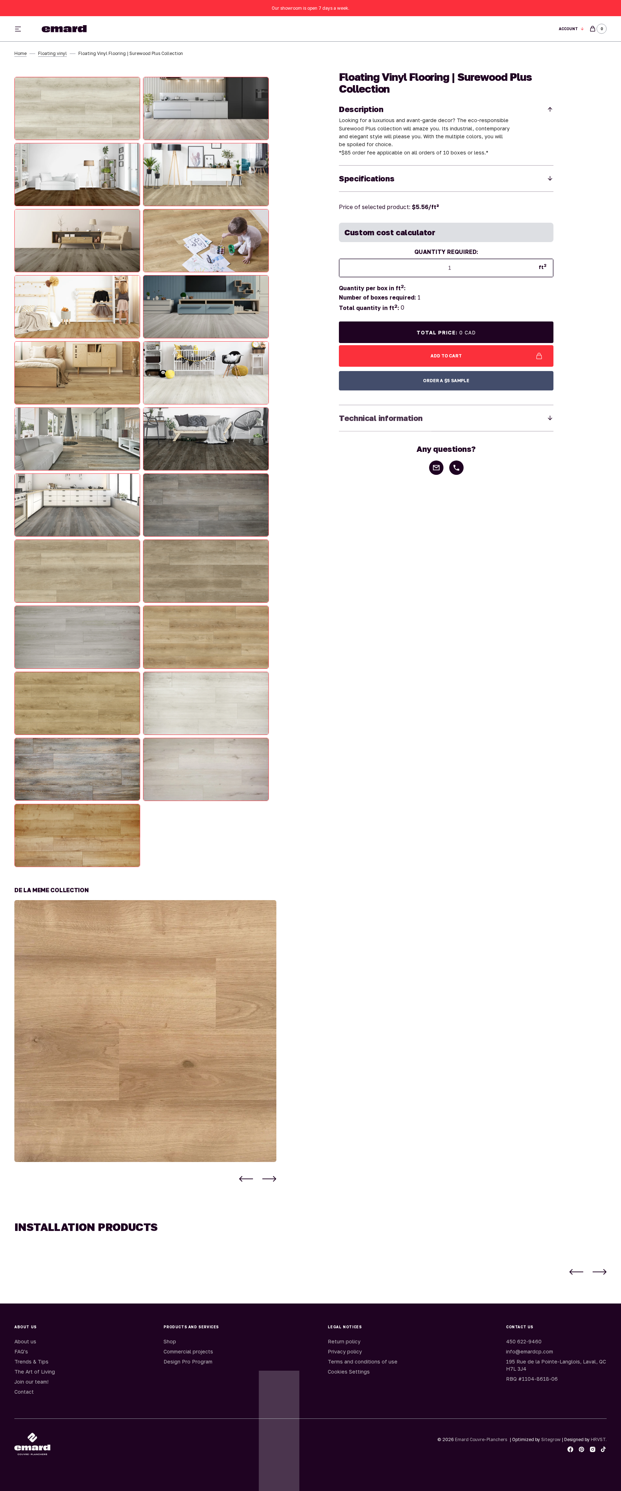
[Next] (269, 1179)
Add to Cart (446, 355)
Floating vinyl (52, 53)
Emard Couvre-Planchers (481, 1439)
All (390, 29)
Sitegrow (551, 1439)
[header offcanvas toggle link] (21, 28)
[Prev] (246, 1179)
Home (20, 53)
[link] (145, 1031)
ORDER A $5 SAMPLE (446, 380)
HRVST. (599, 1439)
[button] (571, 29)
